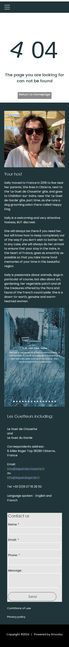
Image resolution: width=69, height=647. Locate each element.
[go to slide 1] (14, 401)
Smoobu (57, 634)
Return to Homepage (34, 94)
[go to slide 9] (37, 401)
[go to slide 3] (20, 401)
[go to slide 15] (55, 401)
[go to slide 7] (31, 401)
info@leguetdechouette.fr (26, 469)
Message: (15, 570)
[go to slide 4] (23, 401)
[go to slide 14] (52, 401)
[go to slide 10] (40, 401)
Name (12, 524)
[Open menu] (7, 7)
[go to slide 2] (17, 401)
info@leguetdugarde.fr (23, 477)
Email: (12, 540)
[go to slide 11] (43, 401)
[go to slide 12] (46, 401)
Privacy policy (16, 617)
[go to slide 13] (49, 401)
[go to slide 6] (28, 401)
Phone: (13, 555)
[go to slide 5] (25, 401)
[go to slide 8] (34, 401)
